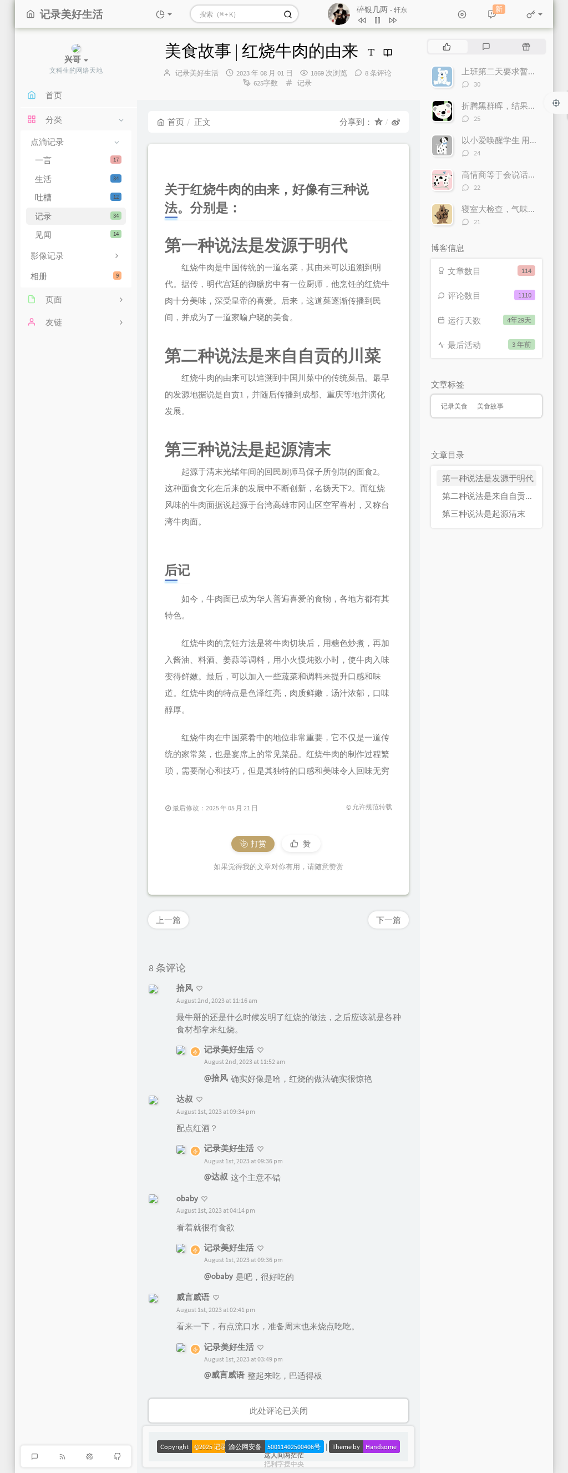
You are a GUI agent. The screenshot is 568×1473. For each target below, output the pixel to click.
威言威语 (193, 1297)
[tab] (446, 46)
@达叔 (216, 1176)
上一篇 (168, 920)
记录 (77, 216)
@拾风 (216, 1077)
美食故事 (490, 406)
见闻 (77, 234)
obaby (187, 1198)
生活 (77, 179)
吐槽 (77, 197)
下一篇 (388, 920)
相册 (75, 276)
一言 (77, 160)
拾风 (184, 987)
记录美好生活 (197, 73)
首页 (176, 122)
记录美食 (454, 406)
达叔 (184, 1098)
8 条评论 (378, 73)
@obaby (218, 1275)
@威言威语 (224, 1374)
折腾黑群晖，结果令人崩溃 (511, 105)
